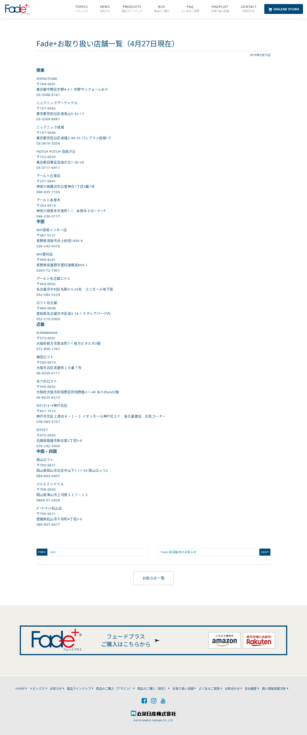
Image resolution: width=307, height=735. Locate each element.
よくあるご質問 (209, 688)
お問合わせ (232, 688)
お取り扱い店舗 (183, 688)
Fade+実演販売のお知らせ (210, 552)
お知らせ (56, 688)
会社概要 (251, 688)
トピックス (37, 688)
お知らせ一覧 (153, 578)
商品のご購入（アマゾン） (114, 688)
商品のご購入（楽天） (152, 688)
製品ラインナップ (79, 688)
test (52, 552)
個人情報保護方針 (274, 688)
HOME (20, 688)
